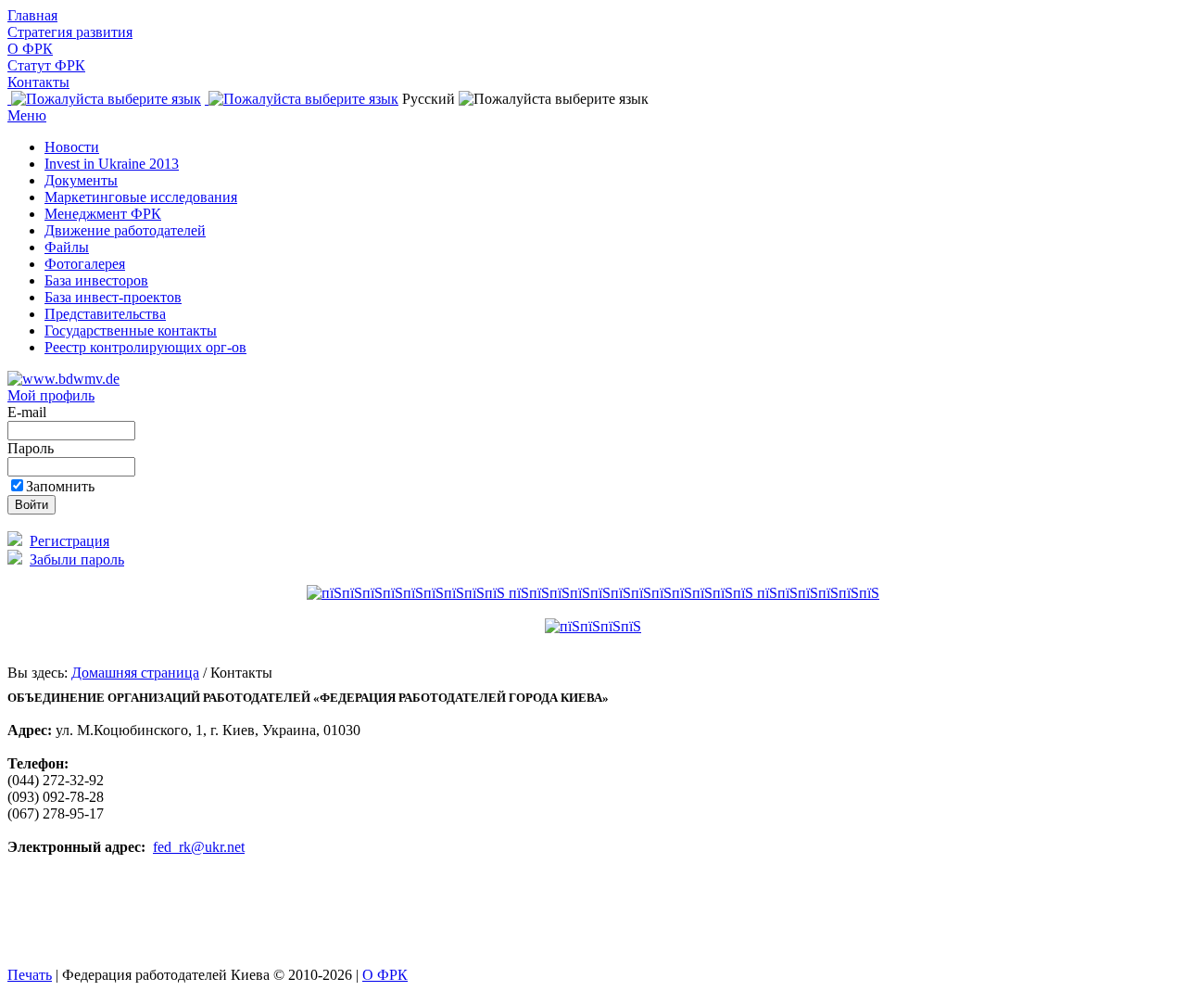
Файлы (66, 247)
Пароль (32, 448)
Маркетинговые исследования (140, 197)
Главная (32, 15)
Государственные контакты (130, 330)
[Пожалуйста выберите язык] (104, 99)
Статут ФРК (46, 65)
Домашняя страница (135, 672)
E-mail (28, 412)
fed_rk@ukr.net (199, 847)
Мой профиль (51, 395)
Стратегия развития (69, 32)
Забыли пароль (77, 559)
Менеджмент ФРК (102, 214)
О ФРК (30, 49)
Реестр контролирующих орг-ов (145, 347)
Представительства (105, 314)
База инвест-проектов (113, 297)
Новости (71, 147)
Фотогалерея (84, 264)
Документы (81, 180)
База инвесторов (96, 280)
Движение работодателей (125, 230)
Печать (29, 975)
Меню (26, 115)
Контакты (38, 82)
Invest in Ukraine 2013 (111, 164)
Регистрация (69, 541)
